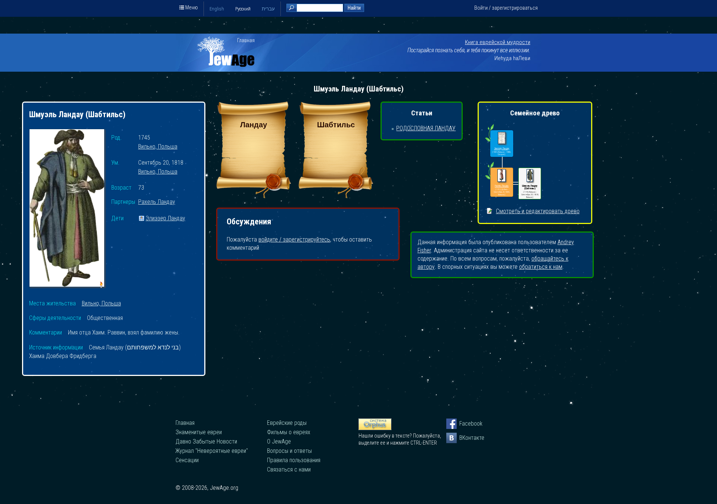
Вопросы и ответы (289, 450)
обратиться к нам (540, 266)
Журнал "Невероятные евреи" (212, 450)
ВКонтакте (464, 437)
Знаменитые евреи (199, 432)
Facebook (464, 423)
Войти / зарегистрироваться (506, 8)
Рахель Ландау (156, 202)
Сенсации (187, 460)
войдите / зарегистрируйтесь (294, 239)
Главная (246, 40)
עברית (268, 9)
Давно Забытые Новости (206, 441)
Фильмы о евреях (288, 432)
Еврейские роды (287, 422)
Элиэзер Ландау (165, 218)
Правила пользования (293, 460)
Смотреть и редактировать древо (538, 211)
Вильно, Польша (157, 147)
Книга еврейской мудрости (497, 42)
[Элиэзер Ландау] (502, 138)
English (216, 9)
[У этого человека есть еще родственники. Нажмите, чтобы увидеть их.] (489, 179)
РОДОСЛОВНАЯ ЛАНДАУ (426, 128)
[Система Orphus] (374, 428)
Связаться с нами (289, 469)
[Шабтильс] (335, 196)
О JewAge (279, 441)
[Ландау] (253, 196)
